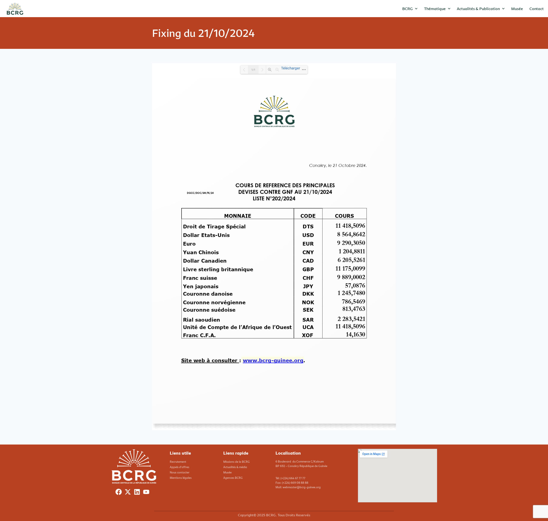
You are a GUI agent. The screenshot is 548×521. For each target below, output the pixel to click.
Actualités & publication (478, 8)
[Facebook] (119, 493)
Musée (517, 8)
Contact (536, 8)
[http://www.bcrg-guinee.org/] (273, 360)
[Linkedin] (138, 493)
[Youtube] (147, 493)
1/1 (253, 69)
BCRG (407, 8)
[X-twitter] (129, 493)
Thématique (435, 8)
